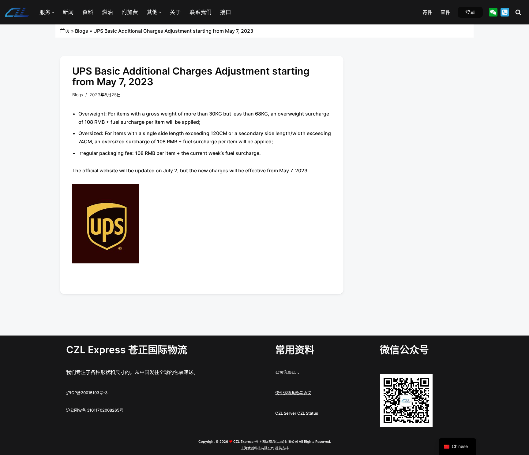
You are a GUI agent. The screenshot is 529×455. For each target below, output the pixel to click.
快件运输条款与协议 (293, 392)
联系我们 (200, 12)
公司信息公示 (287, 372)
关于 (175, 12)
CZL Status (307, 413)
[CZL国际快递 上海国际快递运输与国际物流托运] (17, 12)
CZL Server (285, 413)
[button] (53, 12)
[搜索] (518, 12)
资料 (87, 12)
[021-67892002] (505, 12)
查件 (445, 12)
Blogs (81, 31)
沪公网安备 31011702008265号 (94, 410)
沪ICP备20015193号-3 (86, 392)
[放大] (425, 382)
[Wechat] (493, 12)
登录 (470, 12)
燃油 (107, 12)
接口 (225, 12)
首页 (65, 31)
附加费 (130, 12)
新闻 (68, 12)
